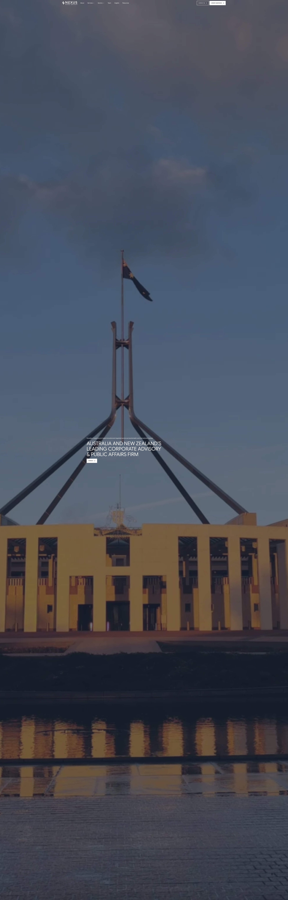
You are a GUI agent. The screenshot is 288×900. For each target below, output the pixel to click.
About (82, 3)
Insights (116, 3)
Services (90, 3)
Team (109, 3)
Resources (125, 3)
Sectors (100, 3)
